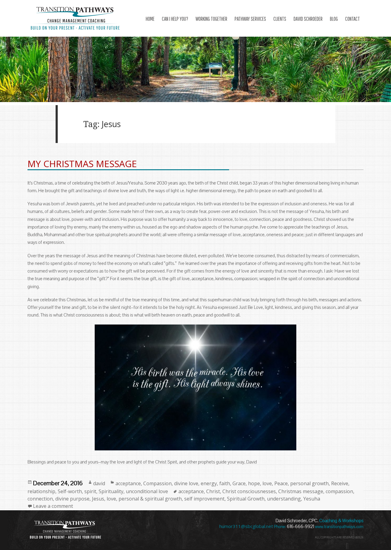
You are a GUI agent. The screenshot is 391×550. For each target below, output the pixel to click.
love (267, 483)
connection (40, 498)
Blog (334, 19)
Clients (279, 19)
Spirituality (111, 491)
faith (224, 483)
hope (254, 483)
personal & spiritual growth (150, 498)
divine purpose (72, 498)
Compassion (157, 483)
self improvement (204, 498)
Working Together (211, 19)
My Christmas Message (82, 163)
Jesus (98, 498)
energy (209, 483)
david (99, 483)
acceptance (128, 483)
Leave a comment (53, 506)
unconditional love (147, 491)
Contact (352, 19)
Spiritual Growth (246, 498)
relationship (41, 491)
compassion (339, 491)
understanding (284, 498)
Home (150, 19)
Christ (213, 491)
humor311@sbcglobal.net (246, 526)
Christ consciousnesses (249, 491)
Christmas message (300, 491)
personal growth (309, 483)
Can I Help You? (175, 19)
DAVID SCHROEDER (308, 19)
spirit (90, 491)
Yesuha (311, 498)
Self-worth (70, 491)
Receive (339, 483)
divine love (186, 483)
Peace (281, 483)
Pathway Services (250, 19)
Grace (239, 483)
